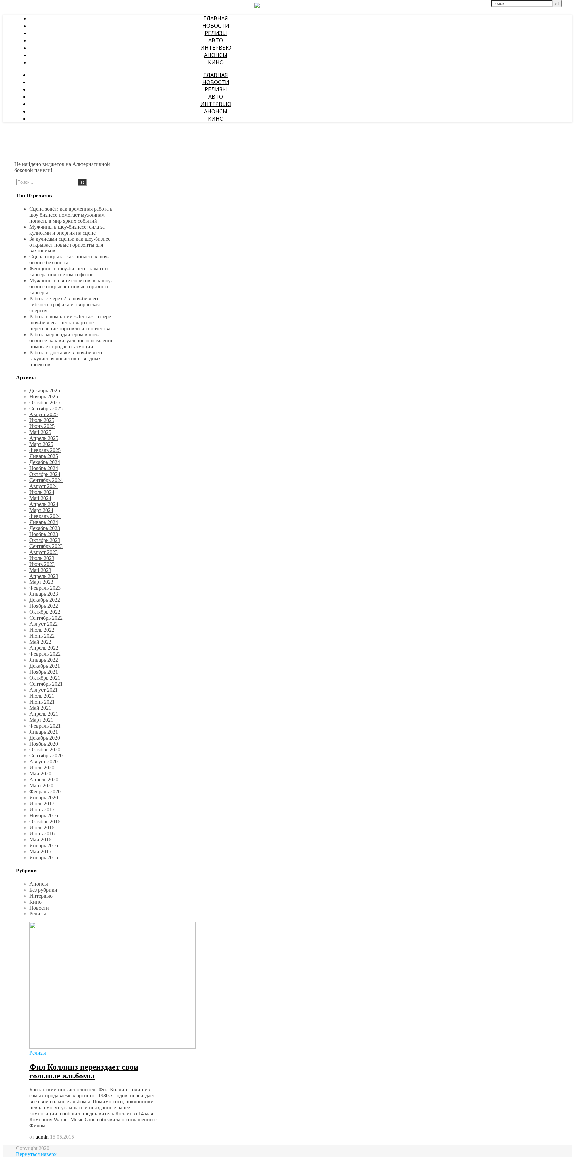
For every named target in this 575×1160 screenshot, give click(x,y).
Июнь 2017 (42, 809)
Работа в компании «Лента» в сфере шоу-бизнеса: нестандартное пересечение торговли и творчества (70, 322)
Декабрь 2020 (44, 738)
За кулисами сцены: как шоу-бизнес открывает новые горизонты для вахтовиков (69, 244)
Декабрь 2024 (44, 462)
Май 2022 (40, 642)
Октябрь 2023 (44, 540)
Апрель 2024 (43, 504)
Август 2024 (43, 486)
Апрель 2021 (43, 714)
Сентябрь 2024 (46, 480)
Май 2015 (40, 851)
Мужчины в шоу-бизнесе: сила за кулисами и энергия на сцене (67, 230)
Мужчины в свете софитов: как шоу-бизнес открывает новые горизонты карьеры (70, 286)
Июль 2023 (41, 558)
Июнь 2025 (42, 426)
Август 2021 (43, 690)
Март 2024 (41, 510)
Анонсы (215, 55)
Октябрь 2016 (44, 821)
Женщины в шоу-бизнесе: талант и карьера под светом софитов (68, 271)
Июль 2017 (41, 803)
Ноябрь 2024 (43, 468)
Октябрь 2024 (44, 474)
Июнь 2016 (42, 833)
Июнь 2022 (42, 636)
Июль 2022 (41, 630)
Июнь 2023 (42, 564)
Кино (216, 62)
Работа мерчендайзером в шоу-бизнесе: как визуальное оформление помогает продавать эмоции (71, 340)
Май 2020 (40, 773)
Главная (215, 18)
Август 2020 (43, 761)
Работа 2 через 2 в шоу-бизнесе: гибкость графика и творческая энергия (65, 304)
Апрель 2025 (43, 438)
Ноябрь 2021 (43, 672)
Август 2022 (43, 624)
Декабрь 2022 (44, 600)
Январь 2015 (43, 857)
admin (42, 1137)
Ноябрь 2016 (43, 815)
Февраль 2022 (45, 654)
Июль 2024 (41, 492)
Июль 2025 (41, 420)
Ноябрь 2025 (43, 396)
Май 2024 (40, 498)
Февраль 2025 (45, 450)
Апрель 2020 (43, 779)
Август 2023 (43, 552)
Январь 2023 (43, 594)
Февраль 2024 (45, 516)
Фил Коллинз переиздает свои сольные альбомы (83, 1071)
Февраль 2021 (45, 726)
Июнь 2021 (42, 702)
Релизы (216, 33)
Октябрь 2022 (44, 612)
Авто (215, 40)
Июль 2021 (41, 696)
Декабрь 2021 (44, 666)
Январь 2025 (43, 456)
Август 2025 (43, 414)
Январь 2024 (43, 522)
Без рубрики (43, 890)
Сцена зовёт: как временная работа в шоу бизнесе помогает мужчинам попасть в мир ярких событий (71, 215)
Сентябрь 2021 (46, 684)
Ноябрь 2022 (43, 606)
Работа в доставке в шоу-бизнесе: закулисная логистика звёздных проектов (67, 358)
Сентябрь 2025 (46, 408)
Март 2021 (41, 720)
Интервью (215, 47)
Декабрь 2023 (44, 528)
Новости (215, 25)
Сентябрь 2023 (46, 546)
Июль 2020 (41, 767)
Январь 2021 (43, 732)
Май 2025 (40, 432)
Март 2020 (41, 785)
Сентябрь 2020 (46, 755)
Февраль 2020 (45, 791)
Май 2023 (40, 570)
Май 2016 (40, 839)
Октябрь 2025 (44, 402)
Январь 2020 (43, 797)
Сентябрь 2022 (46, 618)
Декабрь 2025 (44, 390)
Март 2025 (41, 444)
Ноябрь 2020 (43, 743)
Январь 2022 (43, 660)
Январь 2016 (43, 845)
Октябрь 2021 (44, 678)
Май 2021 (40, 708)
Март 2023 (41, 582)
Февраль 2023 (45, 588)
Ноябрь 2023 (43, 534)
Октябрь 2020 (44, 749)
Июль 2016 (41, 827)
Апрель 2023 (43, 576)
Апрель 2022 (43, 648)
